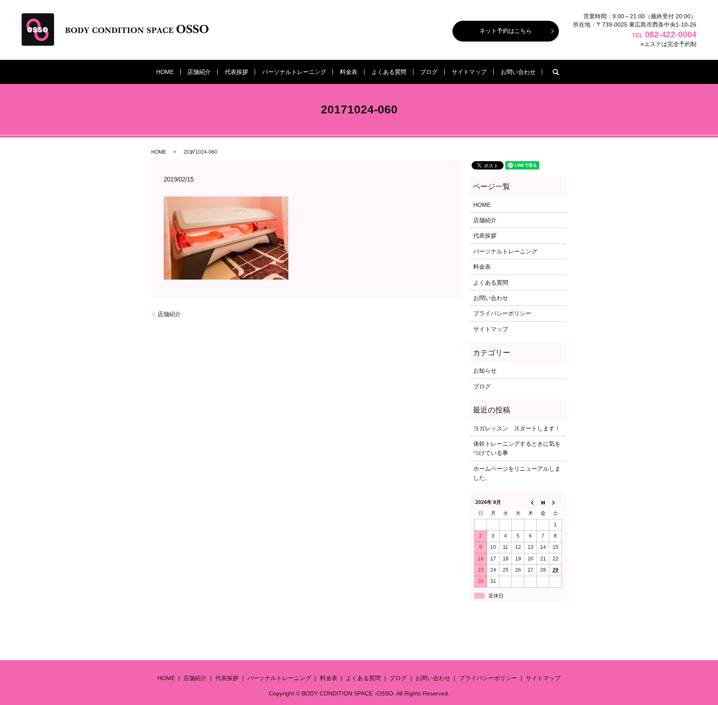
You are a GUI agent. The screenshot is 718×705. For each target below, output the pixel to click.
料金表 (348, 72)
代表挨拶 (236, 72)
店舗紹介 (199, 72)
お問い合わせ (518, 72)
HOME (165, 72)
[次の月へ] (555, 502)
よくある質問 (388, 72)
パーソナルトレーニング (294, 72)
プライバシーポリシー (502, 313)
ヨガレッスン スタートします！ (517, 428)
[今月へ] (543, 502)
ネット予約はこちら (505, 30)
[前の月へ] (530, 502)
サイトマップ (469, 72)
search (555, 72)
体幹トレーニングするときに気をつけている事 (517, 448)
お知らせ (485, 370)
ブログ (429, 72)
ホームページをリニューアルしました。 (517, 473)
